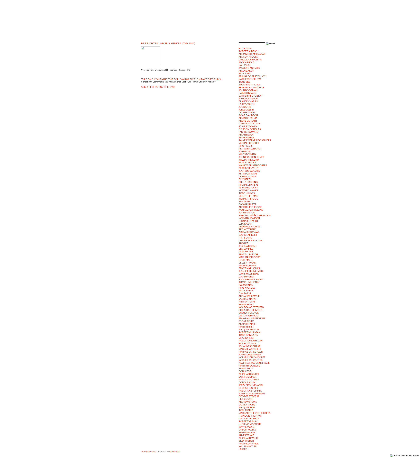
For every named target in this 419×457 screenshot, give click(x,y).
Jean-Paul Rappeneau (252, 318)
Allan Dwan (246, 134)
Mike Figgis (246, 145)
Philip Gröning (248, 182)
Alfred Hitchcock (250, 207)
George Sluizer (248, 387)
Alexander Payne (249, 296)
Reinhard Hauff (248, 187)
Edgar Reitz (246, 321)
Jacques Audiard (249, 67)
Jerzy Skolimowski (251, 385)
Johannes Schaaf (249, 346)
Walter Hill (246, 201)
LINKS (234, 29)
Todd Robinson (248, 335)
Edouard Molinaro (251, 279)
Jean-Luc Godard (249, 170)
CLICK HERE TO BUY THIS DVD (158, 86)
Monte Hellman (248, 195)
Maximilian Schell (250, 348)
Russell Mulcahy (249, 282)
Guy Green (245, 179)
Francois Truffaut (251, 415)
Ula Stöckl (246, 399)
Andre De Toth (248, 120)
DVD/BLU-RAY (189, 29)
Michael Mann (247, 265)
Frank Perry (246, 304)
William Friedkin (249, 159)
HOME (147, 29)
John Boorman (248, 90)
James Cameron (248, 98)
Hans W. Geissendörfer (253, 165)
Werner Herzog (248, 198)
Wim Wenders (247, 432)
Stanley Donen (248, 126)
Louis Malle (246, 259)
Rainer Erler (246, 137)
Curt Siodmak (247, 376)
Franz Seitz (246, 368)
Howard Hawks (248, 190)
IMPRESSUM (151, 452)
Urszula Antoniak (250, 59)
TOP (143, 452)
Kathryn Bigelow (250, 79)
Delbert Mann (247, 262)
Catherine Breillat (251, 95)
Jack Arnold (247, 62)
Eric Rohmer (246, 337)
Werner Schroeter (250, 360)
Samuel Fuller (247, 162)
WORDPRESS (174, 452)
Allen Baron (246, 70)
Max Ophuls (246, 290)
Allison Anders (248, 56)
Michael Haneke (248, 184)
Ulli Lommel (246, 248)
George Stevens (249, 396)
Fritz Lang (245, 237)
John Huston (247, 212)
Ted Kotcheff (247, 229)
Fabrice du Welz (248, 131)
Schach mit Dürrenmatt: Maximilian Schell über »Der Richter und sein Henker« (178, 82)
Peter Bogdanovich (251, 87)
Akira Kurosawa (249, 232)
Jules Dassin (246, 109)
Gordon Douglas (250, 129)
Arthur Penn (247, 301)
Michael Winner (248, 443)
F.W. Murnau (246, 284)
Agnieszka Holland (251, 209)
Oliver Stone (247, 404)
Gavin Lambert (248, 234)
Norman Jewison (249, 218)
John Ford (245, 151)
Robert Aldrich (248, 51)
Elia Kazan (245, 223)
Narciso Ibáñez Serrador (255, 215)
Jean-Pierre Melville (251, 271)
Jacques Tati (247, 407)
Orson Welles (247, 429)
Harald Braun (247, 92)
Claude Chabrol (249, 101)
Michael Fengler (249, 143)
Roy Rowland (247, 343)
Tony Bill (244, 81)
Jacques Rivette (249, 329)
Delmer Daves (247, 112)
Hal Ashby (245, 65)
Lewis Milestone (249, 273)
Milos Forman (247, 154)
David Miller (246, 276)
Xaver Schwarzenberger (254, 362)
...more (243, 449)
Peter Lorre (246, 251)
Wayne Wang (246, 426)
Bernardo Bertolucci (252, 76)
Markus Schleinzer (251, 351)
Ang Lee (243, 243)
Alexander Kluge (249, 226)
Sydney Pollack (249, 312)
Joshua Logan (247, 246)
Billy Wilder (246, 440)
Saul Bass (245, 73)
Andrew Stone (248, 401)
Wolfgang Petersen (251, 307)
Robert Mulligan (249, 332)
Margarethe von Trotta (254, 412)
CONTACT (220, 29)
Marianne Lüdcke (249, 257)
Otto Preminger (249, 315)
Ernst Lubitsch (248, 254)
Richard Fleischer (250, 148)
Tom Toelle (246, 410)
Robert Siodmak (249, 379)
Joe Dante (245, 106)
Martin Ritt (246, 326)
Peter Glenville (248, 168)
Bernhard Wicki (249, 438)
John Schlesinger (250, 354)
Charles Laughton (250, 240)
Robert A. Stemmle (250, 390)
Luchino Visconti (250, 424)
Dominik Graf (247, 176)
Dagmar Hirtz (247, 204)
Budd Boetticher (249, 84)
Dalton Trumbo (249, 418)
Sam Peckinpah (248, 298)
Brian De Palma (248, 118)
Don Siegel (245, 371)
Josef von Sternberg (252, 393)
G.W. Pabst (245, 293)
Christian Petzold (250, 310)
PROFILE (160, 29)
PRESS (205, 29)
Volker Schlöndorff (252, 357)
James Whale (246, 435)
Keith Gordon (248, 173)
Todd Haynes (247, 193)
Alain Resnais (247, 323)
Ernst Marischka (249, 268)
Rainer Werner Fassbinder (255, 140)
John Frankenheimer (251, 156)
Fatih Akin (245, 48)
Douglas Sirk (247, 382)
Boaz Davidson (248, 115)
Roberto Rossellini (251, 340)
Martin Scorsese (249, 365)
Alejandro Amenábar (252, 54)
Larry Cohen (247, 104)
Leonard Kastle (249, 220)
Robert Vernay (248, 421)
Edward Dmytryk (249, 123)
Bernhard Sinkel (249, 374)
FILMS (173, 29)
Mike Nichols (247, 287)
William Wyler (248, 446)
